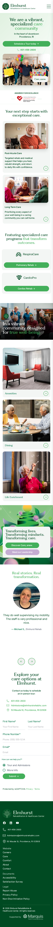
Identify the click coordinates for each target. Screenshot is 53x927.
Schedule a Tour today (25, 43)
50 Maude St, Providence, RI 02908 (28, 710)
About (6, 864)
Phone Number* (12, 734)
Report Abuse (10, 890)
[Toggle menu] (49, 6)
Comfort (7, 860)
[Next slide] (31, 661)
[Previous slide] (21, 661)
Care (5, 856)
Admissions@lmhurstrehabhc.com (28, 705)
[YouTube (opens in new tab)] (17, 822)
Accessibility (9, 877)
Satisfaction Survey (13, 881)
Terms (37, 789)
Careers (7, 852)
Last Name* (34, 721)
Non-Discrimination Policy (16, 898)
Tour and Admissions (18, 765)
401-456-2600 (28, 50)
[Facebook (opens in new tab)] (4, 822)
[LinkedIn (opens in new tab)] (11, 822)
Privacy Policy (10, 894)
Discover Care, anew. (22, 545)
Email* (6, 747)
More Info (12, 770)
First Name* (9, 721)
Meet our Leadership (22, 552)
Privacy (29, 789)
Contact (7, 868)
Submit (12, 776)
